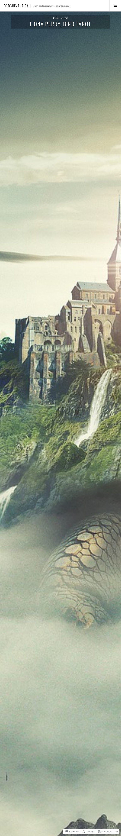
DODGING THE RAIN (18, 5)
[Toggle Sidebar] (115, 5)
